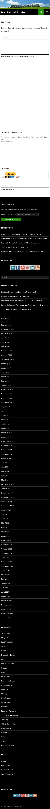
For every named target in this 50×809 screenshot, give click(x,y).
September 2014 (7, 454)
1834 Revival (6, 633)
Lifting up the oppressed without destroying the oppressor (23, 251)
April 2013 (5, 527)
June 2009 (5, 570)
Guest (3, 672)
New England (6, 698)
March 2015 (5, 428)
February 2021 (6, 325)
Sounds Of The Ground (9, 715)
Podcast (4, 707)
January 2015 (6, 437)
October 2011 (6, 562)
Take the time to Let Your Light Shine (14, 247)
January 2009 (6, 583)
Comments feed (7, 770)
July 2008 (4, 588)
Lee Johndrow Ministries (13, 12)
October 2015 (6, 398)
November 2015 (7, 394)
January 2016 (6, 385)
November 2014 (7, 445)
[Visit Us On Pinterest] (22, 267)
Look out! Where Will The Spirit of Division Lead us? (20, 243)
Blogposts (5, 638)
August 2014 (6, 458)
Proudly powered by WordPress (11, 806)
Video (3, 737)
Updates (4, 732)
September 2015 (7, 402)
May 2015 (5, 420)
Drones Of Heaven (8, 655)
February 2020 (6, 333)
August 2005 (6, 609)
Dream (3, 651)
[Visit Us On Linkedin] (32, 267)
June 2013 (5, 519)
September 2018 (7, 359)
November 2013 (7, 497)
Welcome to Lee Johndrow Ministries (28, 301)
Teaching (4, 720)
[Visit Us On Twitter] (12, 267)
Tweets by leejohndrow (10, 186)
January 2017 (6, 368)
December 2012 (7, 540)
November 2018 (7, 351)
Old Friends (5, 702)
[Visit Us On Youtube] (27, 267)
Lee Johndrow (6, 292)
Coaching (4, 646)
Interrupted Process (8, 681)
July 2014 (4, 463)
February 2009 (6, 579)
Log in (3, 761)
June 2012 (5, 557)
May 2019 (5, 346)
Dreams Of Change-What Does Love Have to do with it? (22, 234)
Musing (4, 694)
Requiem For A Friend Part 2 (25, 292)
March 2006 (5, 596)
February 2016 (6, 381)
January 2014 (6, 489)
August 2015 (6, 407)
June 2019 (5, 342)
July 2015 (4, 411)
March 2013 (5, 532)
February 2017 (6, 364)
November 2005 (7, 605)
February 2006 (6, 601)
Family (3, 659)
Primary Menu (47, 12)
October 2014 (6, 450)
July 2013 (4, 514)
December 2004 (7, 613)
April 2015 (5, 424)
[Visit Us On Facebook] (17, 267)
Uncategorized (6, 728)
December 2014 (7, 441)
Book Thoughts (6, 642)
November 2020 (7, 329)
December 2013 (7, 493)
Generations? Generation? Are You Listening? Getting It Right (24, 238)
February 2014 (6, 484)
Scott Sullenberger (8, 309)
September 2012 (7, 553)
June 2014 (5, 467)
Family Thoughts (7, 664)
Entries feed (5, 765)
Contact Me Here (24, 309)
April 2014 (5, 476)
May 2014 (5, 471)
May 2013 (5, 523)
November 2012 (7, 545)
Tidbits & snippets (8, 724)
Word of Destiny (7, 745)
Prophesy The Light (8, 711)
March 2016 (5, 377)
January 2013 (6, 536)
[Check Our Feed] (37, 267)
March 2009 (5, 575)
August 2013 (6, 510)
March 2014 (5, 480)
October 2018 (6, 355)
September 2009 (7, 566)
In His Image (5, 676)
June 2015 (5, 415)
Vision (3, 741)
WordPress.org (7, 774)
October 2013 (6, 501)
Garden (4, 668)
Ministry (4, 689)
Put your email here (8, 214)
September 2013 (7, 506)
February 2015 (6, 433)
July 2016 (4, 372)
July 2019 (4, 338)
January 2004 (6, 618)
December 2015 (7, 389)
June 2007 (5, 592)
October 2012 (6, 549)
